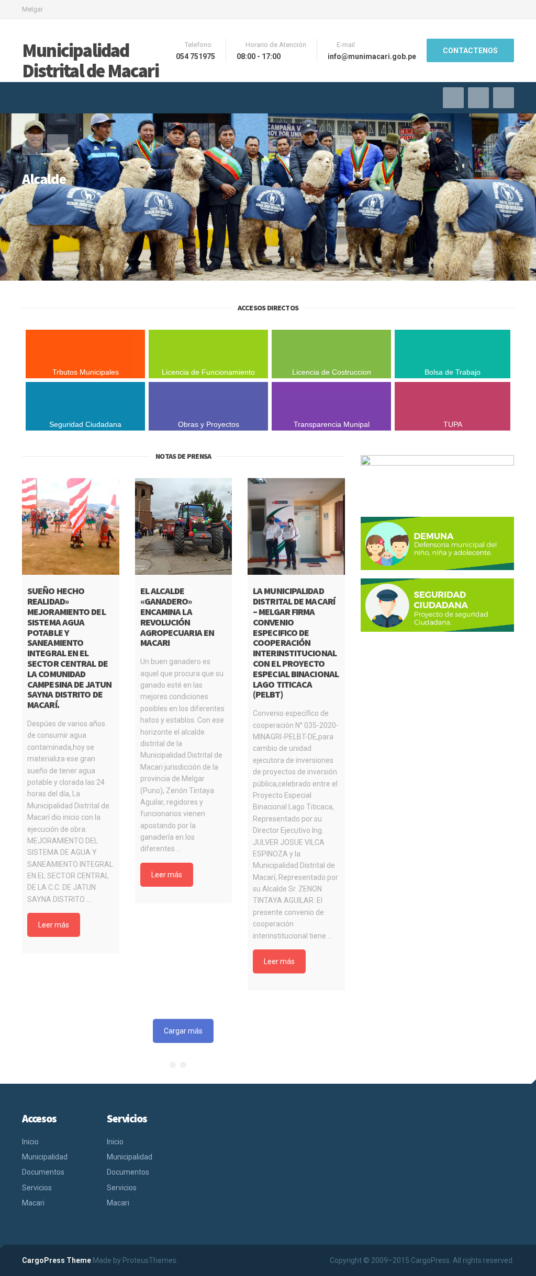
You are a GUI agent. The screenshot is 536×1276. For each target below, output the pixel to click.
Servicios (37, 1188)
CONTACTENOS (470, 51)
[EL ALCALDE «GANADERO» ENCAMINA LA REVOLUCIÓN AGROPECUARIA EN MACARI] (183, 526)
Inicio (30, 1142)
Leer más (53, 925)
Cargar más (183, 1031)
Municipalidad (45, 1157)
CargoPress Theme (56, 1260)
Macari (33, 1203)
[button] (32, 144)
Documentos (43, 1172)
